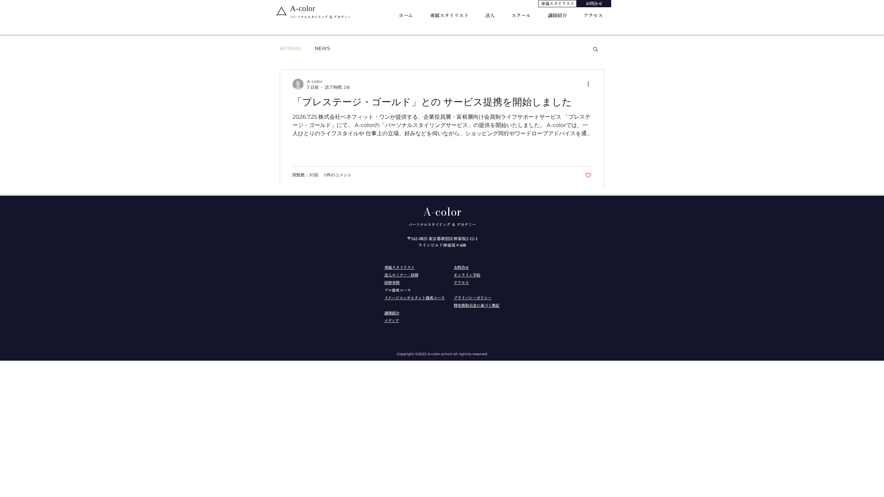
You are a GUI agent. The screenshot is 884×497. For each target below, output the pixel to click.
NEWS (322, 48)
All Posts (290, 48)
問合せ (463, 267)
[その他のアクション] (590, 84)
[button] (595, 49)
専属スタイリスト (399, 267)
